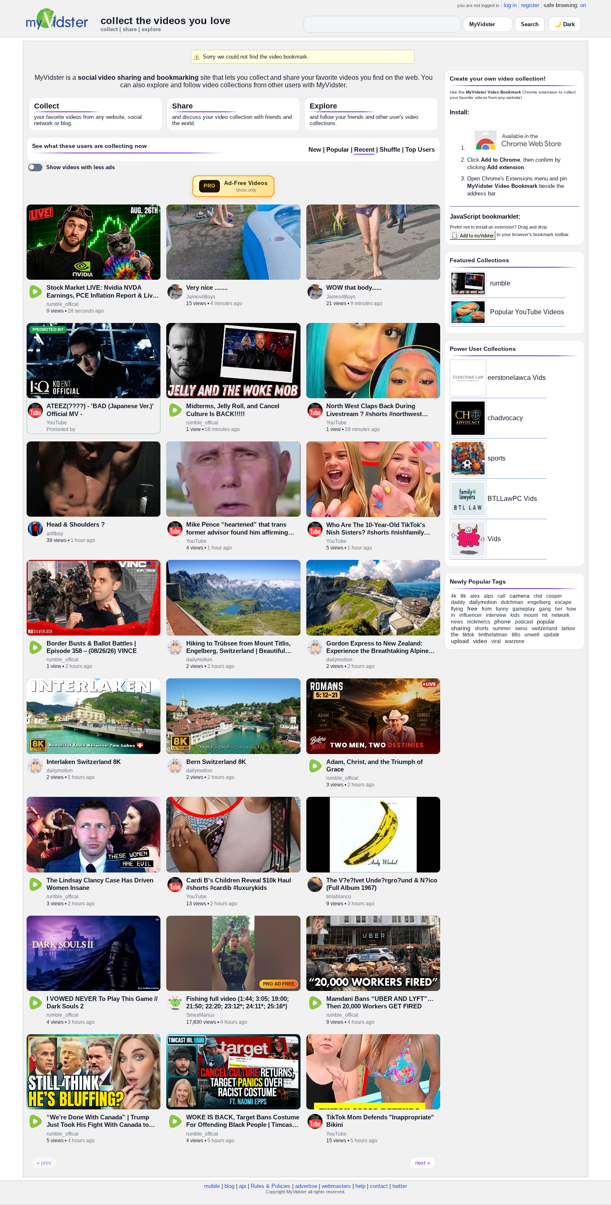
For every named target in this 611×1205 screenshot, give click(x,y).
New (314, 149)
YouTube (57, 423)
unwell (532, 635)
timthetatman (493, 635)
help (360, 1186)
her (558, 609)
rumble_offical (63, 304)
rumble (500, 283)
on (583, 5)
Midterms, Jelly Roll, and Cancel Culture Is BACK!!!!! (232, 409)
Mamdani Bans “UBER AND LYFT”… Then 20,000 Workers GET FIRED (380, 1002)
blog (229, 1186)
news (457, 622)
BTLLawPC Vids (512, 498)
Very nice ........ (207, 287)
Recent (364, 149)
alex (475, 596)
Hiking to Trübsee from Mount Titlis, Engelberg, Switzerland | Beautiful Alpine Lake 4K (238, 651)
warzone (515, 641)
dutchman (512, 602)
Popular (337, 149)
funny (502, 609)
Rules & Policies (271, 1186)
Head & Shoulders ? (76, 524)
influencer (470, 615)
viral (496, 641)
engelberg (539, 602)
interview (496, 615)
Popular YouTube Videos (527, 311)
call (501, 596)
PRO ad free (278, 983)
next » (422, 1163)
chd (538, 596)
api (242, 1186)
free (472, 608)
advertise (306, 1186)
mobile (212, 1186)
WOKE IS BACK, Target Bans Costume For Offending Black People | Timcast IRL (242, 1125)
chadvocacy (505, 417)
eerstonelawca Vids (517, 377)
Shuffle (389, 149)
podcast (524, 622)
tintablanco (338, 896)
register (530, 5)
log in (510, 5)
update (551, 635)
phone (502, 621)
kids (515, 615)
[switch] (71, 167)
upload (460, 641)
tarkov (568, 628)
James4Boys (200, 297)
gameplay (523, 609)
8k (463, 596)
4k (453, 596)
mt (544, 615)
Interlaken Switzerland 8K (84, 761)
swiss (521, 628)
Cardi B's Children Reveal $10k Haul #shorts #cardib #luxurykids (238, 884)
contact (379, 1186)
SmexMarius (200, 1015)
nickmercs (478, 622)
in (453, 615)
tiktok (468, 635)
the (454, 634)
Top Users (420, 149)
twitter (399, 1186)
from (487, 609)
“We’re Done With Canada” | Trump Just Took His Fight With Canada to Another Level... (98, 1125)
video (480, 641)
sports (496, 458)
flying (457, 609)
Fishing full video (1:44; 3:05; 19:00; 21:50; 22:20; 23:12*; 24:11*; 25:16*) (237, 1002)
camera (520, 595)
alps (488, 596)
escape (563, 602)
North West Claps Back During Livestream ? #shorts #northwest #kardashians (374, 413)
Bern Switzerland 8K (216, 761)
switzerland (544, 628)
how (571, 609)
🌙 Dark (564, 24)
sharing (461, 628)
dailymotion (199, 660)
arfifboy (55, 534)
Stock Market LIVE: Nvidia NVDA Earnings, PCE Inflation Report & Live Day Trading (101, 295)
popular (545, 622)
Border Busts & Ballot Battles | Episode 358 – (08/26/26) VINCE (92, 647)
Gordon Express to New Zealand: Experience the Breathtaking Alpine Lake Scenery (377, 651)
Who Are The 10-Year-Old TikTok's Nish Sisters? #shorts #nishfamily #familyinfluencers (375, 532)
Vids (494, 538)
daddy (458, 602)
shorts (481, 628)
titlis (516, 635)
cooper (554, 596)
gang (545, 609)
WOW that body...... (354, 287)
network (560, 615)
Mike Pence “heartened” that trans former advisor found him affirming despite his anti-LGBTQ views (237, 532)
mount (531, 615)
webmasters (336, 1186)
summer (502, 628)
